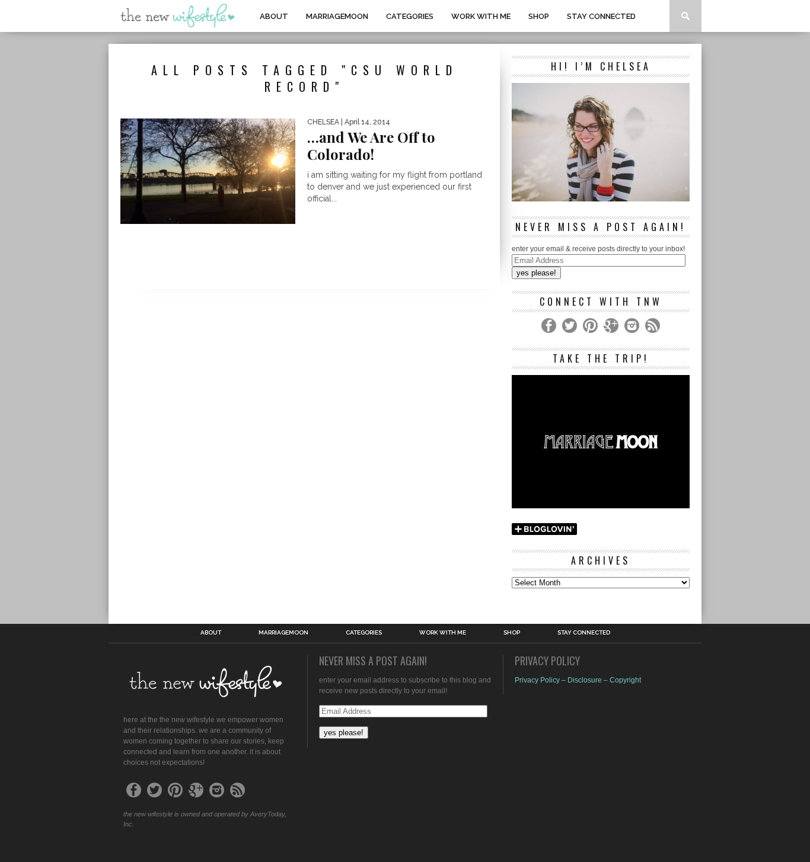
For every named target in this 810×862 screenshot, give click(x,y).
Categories (409, 16)
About (274, 16)
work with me (481, 16)
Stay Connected (601, 16)
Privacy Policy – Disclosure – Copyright (578, 680)
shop (538, 16)
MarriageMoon (337, 16)
